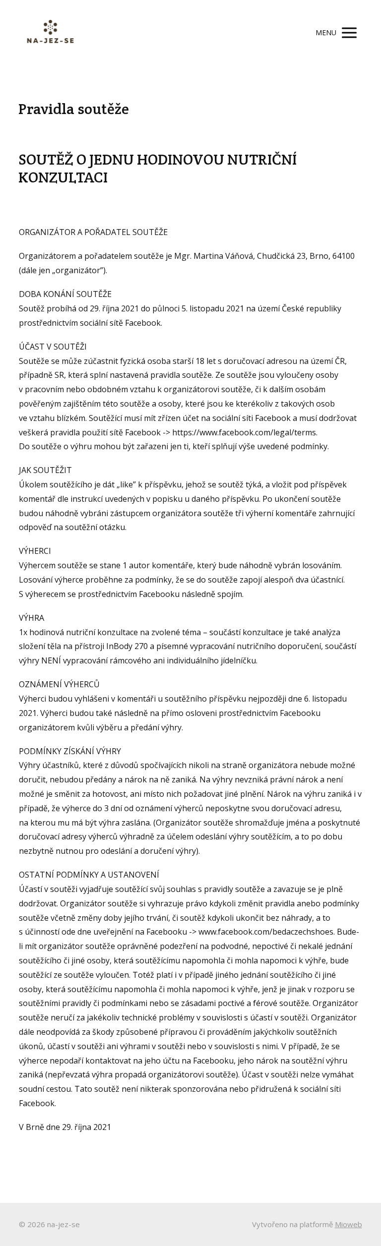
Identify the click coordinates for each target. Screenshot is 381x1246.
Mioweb (348, 1224)
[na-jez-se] (50, 32)
